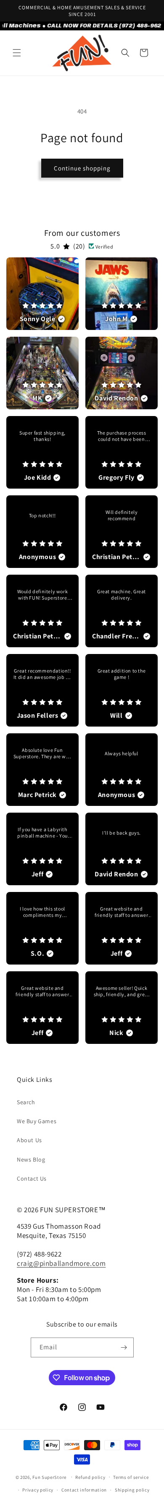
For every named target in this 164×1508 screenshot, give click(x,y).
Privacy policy (37, 1490)
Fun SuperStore (49, 1477)
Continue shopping (82, 168)
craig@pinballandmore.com (61, 1263)
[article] (42, 293)
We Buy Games (36, 1121)
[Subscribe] (124, 1347)
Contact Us (32, 1178)
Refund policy (90, 1477)
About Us (29, 1140)
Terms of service (130, 1477)
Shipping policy (132, 1490)
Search (26, 1102)
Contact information (84, 1490)
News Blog (31, 1159)
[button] (17, 52)
